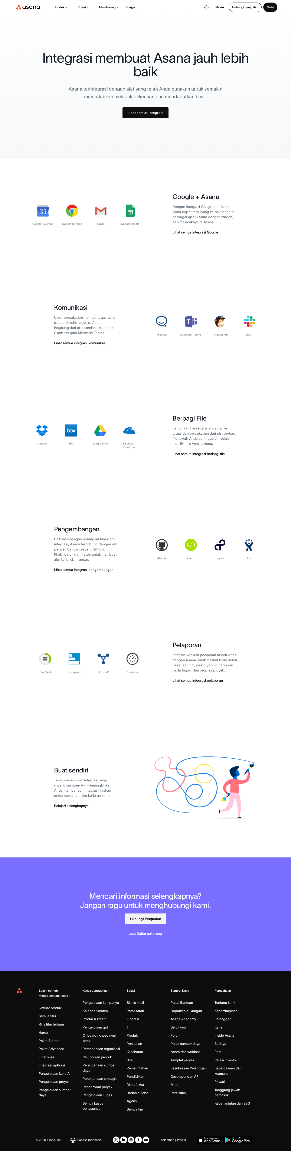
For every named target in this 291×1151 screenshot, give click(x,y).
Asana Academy (183, 1019)
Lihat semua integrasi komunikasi (80, 343)
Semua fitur (47, 1016)
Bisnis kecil (135, 1002)
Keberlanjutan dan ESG (232, 1103)
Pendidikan (135, 1076)
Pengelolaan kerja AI (55, 1073)
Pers (218, 1052)
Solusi (82, 7)
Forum (175, 1035)
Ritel (130, 1060)
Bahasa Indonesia (89, 1140)
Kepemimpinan (226, 1011)
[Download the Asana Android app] (237, 1140)
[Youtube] (146, 1140)
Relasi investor (226, 1060)
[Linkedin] (123, 1140)
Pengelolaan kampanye (101, 1002)
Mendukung (107, 7)
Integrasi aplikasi (52, 1065)
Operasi (133, 1019)
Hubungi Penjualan (145, 919)
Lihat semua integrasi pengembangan (83, 570)
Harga (130, 7)
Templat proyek (182, 1060)
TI (128, 1027)
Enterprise (46, 1057)
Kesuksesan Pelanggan (189, 1068)
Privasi (220, 1081)
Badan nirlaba (137, 1093)
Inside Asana (225, 1035)
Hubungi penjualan (245, 7)
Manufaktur (135, 1084)
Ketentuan (167, 1140)
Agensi (132, 1101)
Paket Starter (49, 1041)
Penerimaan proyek (97, 1087)
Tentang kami (225, 1002)
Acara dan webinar (185, 1052)
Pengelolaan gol (95, 1027)
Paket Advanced (51, 1049)
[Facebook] (138, 1140)
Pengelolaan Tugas (97, 1095)
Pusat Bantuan (182, 1002)
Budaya (220, 1044)
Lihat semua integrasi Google (195, 232)
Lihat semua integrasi (145, 113)
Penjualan (134, 1044)
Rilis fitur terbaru (51, 1024)
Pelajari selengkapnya (71, 806)
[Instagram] (131, 1140)
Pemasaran (135, 1011)
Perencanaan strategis (100, 1078)
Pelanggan (223, 1019)
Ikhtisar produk (50, 1008)
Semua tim (135, 1109)
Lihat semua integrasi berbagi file (199, 454)
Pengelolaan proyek (54, 1081)
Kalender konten (95, 1011)
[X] (116, 1140)
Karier (219, 1027)
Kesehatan (135, 1052)
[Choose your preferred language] (206, 7)
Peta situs (178, 1093)
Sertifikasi (178, 1027)
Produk (60, 7)
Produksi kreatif (95, 1019)
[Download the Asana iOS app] (209, 1140)
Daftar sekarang (149, 933)
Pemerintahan (137, 1068)
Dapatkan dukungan (186, 1011)
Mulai (270, 7)
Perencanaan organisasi (101, 1049)
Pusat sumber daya (185, 1044)
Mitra (175, 1084)
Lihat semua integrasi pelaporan (198, 680)
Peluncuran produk (97, 1057)
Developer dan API (185, 1076)
